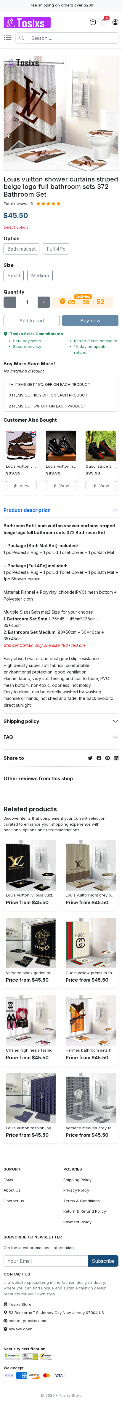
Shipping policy (21, 721)
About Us (12, 1190)
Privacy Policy (76, 1190)
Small (13, 275)
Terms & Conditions (81, 1200)
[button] (9, 38)
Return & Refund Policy (84, 1211)
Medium (40, 275)
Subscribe (103, 1261)
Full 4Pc (56, 249)
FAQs (8, 1179)
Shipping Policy (77, 1179)
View (24, 485)
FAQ (8, 737)
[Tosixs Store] (27, 22)
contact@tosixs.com (27, 1320)
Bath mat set (21, 249)
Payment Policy (77, 1221)
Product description (27, 510)
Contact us (14, 1200)
